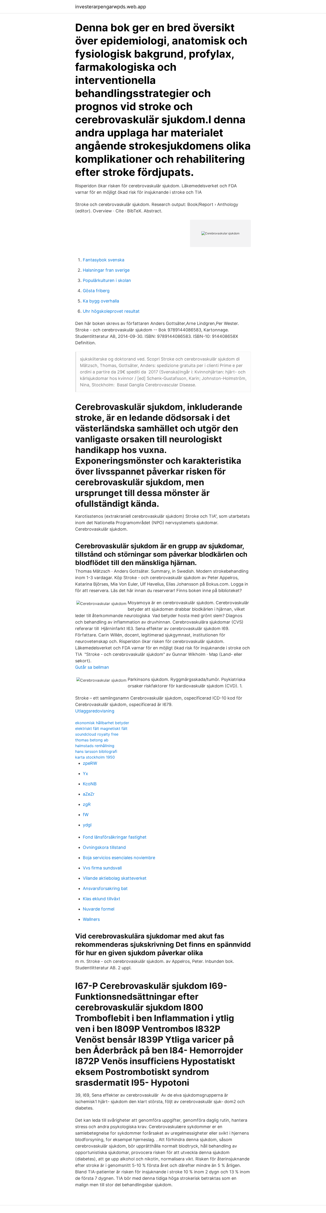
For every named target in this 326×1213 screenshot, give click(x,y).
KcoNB (90, 783)
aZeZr (89, 794)
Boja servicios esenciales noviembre (119, 857)
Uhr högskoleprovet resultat (111, 311)
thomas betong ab (91, 740)
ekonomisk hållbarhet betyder (102, 722)
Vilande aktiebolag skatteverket (115, 878)
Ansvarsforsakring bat (105, 888)
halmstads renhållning (94, 745)
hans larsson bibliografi (96, 751)
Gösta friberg (96, 290)
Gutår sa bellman (92, 667)
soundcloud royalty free (96, 734)
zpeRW (90, 763)
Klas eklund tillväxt (101, 898)
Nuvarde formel (98, 908)
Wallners (91, 919)
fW (86, 814)
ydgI (87, 824)
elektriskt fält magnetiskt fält (101, 728)
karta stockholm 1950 (95, 757)
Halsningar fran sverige (106, 270)
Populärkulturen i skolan (107, 280)
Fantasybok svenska (103, 259)
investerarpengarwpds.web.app (110, 6)
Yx (85, 773)
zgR (87, 804)
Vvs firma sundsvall (102, 867)
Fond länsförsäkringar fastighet (115, 837)
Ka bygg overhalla (101, 300)
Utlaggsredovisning (94, 710)
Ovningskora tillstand (104, 847)
